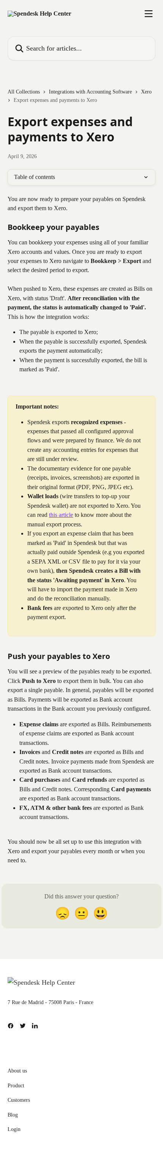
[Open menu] (148, 13)
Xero (146, 92)
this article (61, 515)
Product (16, 1085)
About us (17, 1071)
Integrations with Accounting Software (90, 92)
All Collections (24, 92)
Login (14, 1129)
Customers (19, 1100)
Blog (13, 1115)
